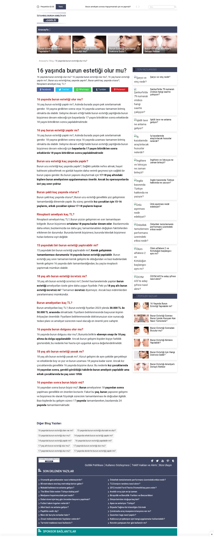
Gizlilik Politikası (94, 465)
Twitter (65, 89)
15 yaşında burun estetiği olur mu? (54, 435)
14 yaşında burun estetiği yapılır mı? (54, 441)
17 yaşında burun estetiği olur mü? (54, 451)
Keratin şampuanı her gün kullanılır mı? (128, 523)
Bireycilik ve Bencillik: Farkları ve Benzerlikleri (131, 495)
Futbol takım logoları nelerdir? (55, 503)
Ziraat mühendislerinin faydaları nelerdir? (60, 519)
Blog (51, 61)
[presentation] (136, 7)
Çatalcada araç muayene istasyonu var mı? (130, 511)
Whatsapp (84, 89)
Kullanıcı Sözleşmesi (118, 465)
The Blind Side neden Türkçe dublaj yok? (59, 491)
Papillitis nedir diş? (49, 511)
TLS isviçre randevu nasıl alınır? (125, 484)
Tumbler (102, 89)
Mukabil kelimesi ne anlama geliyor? (57, 488)
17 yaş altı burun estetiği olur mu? (54, 446)
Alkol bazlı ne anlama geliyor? (54, 507)
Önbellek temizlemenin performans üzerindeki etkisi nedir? (138, 480)
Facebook (46, 89)
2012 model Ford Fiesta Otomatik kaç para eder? (133, 488)
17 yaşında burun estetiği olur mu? (90, 446)
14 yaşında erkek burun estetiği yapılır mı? (93, 435)
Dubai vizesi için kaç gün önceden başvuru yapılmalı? (65, 499)
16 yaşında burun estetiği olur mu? (71, 61)
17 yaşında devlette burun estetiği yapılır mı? (95, 451)
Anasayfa (43, 29)
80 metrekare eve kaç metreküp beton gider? (61, 484)
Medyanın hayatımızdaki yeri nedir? (57, 495)
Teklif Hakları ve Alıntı (144, 465)
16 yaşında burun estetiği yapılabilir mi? (93, 441)
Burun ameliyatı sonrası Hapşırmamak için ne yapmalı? (91, 7)
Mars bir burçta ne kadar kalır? (55, 515)
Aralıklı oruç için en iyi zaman (123, 491)
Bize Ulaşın (165, 465)
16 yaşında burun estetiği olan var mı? (55, 430)
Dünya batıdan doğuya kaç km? (124, 499)
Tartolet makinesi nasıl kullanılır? (56, 523)
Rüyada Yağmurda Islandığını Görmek (128, 507)
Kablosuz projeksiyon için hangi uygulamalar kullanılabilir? (137, 519)
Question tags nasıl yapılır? (123, 515)
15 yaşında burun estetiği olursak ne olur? (96, 430)
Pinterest (120, 89)
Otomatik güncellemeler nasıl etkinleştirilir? (61, 480)
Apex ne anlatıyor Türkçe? (122, 503)
